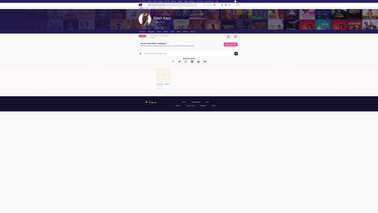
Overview (142, 32)
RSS (213, 106)
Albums (169, 8)
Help (207, 102)
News (178, 32)
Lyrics (172, 32)
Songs (159, 32)
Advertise (203, 106)
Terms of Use (190, 106)
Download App (207, 5)
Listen (143, 36)
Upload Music (196, 102)
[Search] (150, 5)
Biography (151, 32)
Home (141, 8)
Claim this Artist (230, 44)
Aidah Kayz (161, 8)
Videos (166, 32)
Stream (193, 32)
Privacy (178, 106)
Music (147, 8)
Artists (153, 8)
